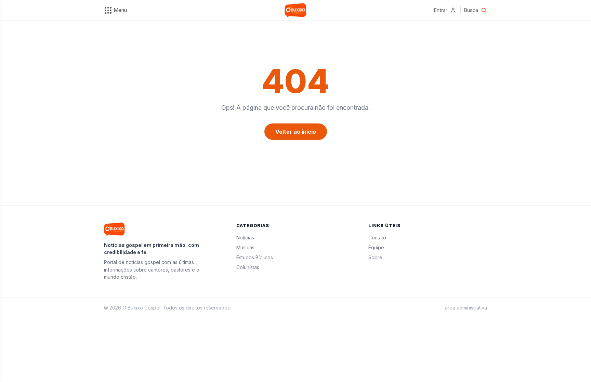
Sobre (375, 257)
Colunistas (247, 267)
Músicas (245, 247)
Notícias (245, 237)
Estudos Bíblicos (254, 257)
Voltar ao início (295, 131)
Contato (377, 237)
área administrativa (466, 308)
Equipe (376, 247)
